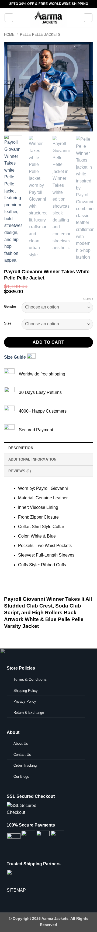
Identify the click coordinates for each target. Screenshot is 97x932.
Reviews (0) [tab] (19, 471)
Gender (10, 306)
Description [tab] (20, 448)
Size (7, 323)
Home (9, 35)
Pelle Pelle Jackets (40, 35)
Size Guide (15, 357)
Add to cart (48, 342)
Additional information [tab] (32, 459)
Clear (88, 298)
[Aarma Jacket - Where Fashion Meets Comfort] (48, 17)
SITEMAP (16, 890)
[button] (9, 17)
